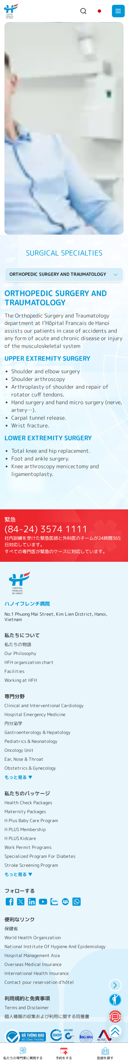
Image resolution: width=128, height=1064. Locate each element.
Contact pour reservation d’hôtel (39, 982)
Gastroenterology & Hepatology (37, 732)
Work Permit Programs (27, 847)
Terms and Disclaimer (26, 1007)
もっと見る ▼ (18, 777)
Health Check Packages (28, 802)
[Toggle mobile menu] (118, 11)
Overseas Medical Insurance (33, 964)
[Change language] (99, 11)
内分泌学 (13, 723)
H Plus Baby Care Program (31, 820)
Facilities (14, 671)
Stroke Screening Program (31, 865)
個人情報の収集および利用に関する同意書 (46, 1016)
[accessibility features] (115, 1000)
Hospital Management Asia (32, 955)
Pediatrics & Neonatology (30, 741)
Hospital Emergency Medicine (34, 714)
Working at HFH (20, 680)
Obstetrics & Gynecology (30, 768)
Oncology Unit (19, 750)
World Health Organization (32, 937)
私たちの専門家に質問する (23, 1058)
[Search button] (83, 11)
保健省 (11, 928)
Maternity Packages (25, 811)
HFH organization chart (29, 662)
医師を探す (105, 1058)
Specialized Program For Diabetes (39, 856)
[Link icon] (9, 902)
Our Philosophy (20, 653)
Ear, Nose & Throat (23, 759)
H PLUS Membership (25, 829)
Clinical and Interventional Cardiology (44, 705)
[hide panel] (115, 985)
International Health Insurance (36, 973)
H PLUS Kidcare (20, 838)
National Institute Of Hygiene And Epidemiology (55, 946)
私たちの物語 (17, 644)
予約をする (64, 1058)
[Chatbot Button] (115, 1016)
